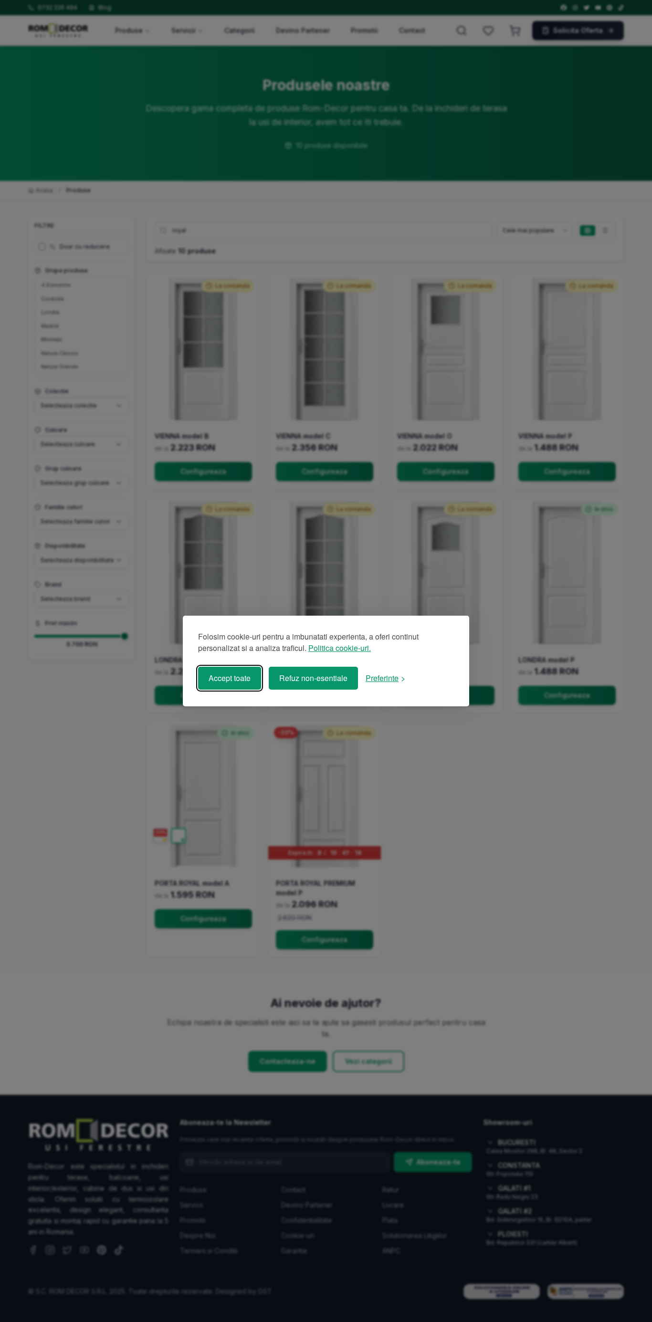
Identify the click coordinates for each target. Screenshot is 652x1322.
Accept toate (230, 677)
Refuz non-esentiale (313, 677)
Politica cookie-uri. (339, 647)
